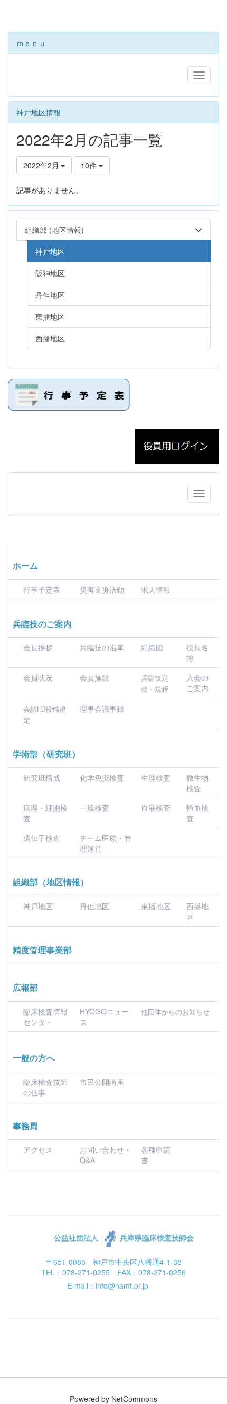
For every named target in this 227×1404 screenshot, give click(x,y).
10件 (90, 165)
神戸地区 (38, 906)
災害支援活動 (102, 589)
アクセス (38, 1149)
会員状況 (38, 677)
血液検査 (156, 807)
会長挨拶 (38, 647)
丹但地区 (94, 906)
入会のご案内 (197, 682)
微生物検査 (197, 782)
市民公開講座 (102, 1081)
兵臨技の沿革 (102, 647)
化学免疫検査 (102, 777)
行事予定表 (41, 589)
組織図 (152, 647)
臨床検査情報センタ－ (45, 1016)
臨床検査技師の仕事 (45, 1087)
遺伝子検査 (41, 837)
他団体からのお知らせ (175, 1012)
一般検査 (94, 807)
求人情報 (156, 589)
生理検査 (156, 777)
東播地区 (156, 906)
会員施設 (94, 677)
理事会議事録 (102, 708)
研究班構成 (41, 777)
